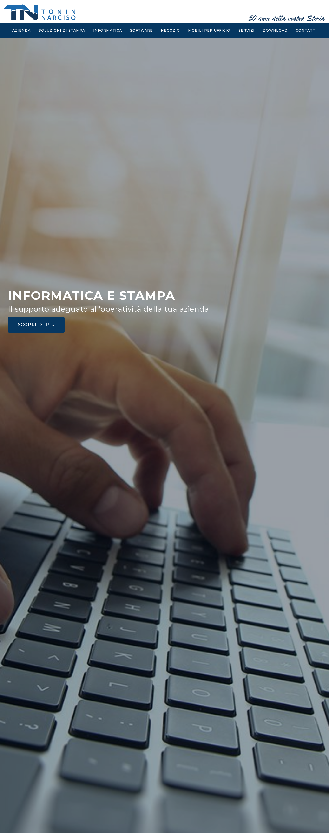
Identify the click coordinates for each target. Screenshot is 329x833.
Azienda (21, 30)
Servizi (246, 30)
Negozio (170, 30)
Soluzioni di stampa (62, 30)
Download (275, 30)
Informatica (107, 30)
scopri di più (49, 335)
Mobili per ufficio (209, 30)
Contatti (306, 30)
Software (141, 30)
